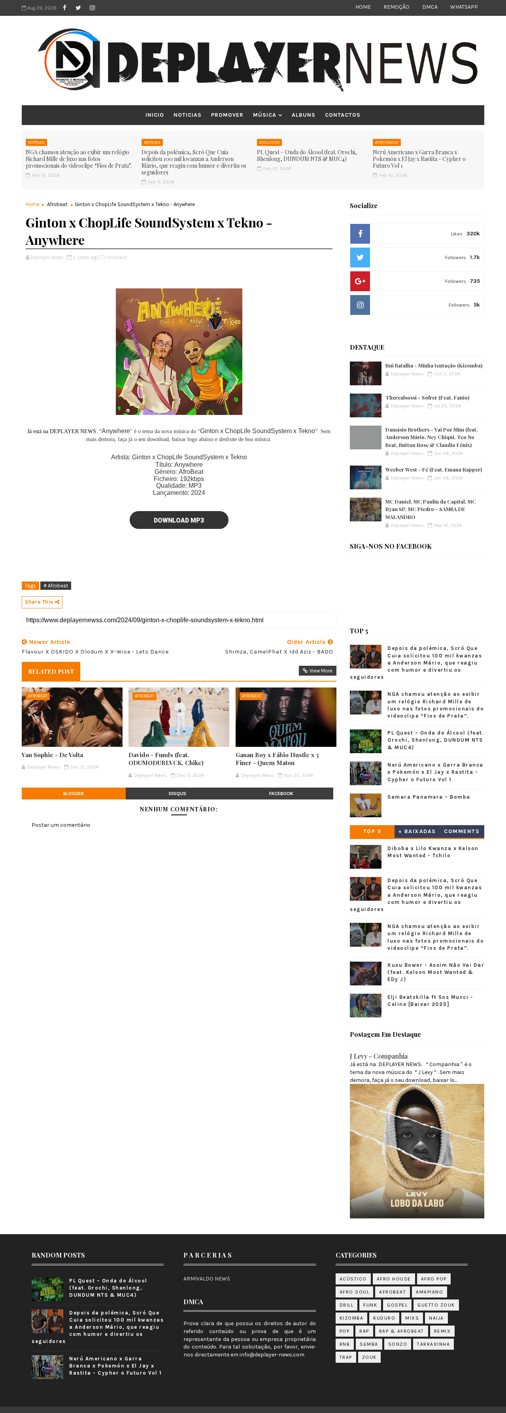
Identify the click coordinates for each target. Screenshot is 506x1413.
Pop (345, 1331)
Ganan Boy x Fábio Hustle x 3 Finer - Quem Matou (277, 759)
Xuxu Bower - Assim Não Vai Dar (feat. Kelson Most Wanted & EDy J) (435, 972)
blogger (73, 793)
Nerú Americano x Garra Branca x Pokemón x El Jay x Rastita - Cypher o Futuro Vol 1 (419, 158)
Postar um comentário (61, 825)
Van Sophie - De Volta (52, 755)
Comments (462, 831)
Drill (347, 1305)
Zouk (369, 1357)
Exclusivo (269, 142)
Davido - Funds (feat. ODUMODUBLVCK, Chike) (166, 759)
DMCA (430, 7)
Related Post (51, 671)
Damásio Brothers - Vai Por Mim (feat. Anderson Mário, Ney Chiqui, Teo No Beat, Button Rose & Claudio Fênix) (431, 437)
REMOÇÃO (396, 7)
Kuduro (384, 1318)
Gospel (397, 1305)
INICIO (154, 115)
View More (321, 671)
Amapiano (429, 1292)
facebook (281, 793)
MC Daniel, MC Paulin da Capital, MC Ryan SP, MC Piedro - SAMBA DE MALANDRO (430, 509)
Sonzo (398, 1344)
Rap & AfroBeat (401, 1331)
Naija (436, 1318)
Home (33, 204)
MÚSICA (264, 115)
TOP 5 (372, 831)
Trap (346, 1357)
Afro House (386, 142)
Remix (442, 1331)
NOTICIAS (188, 115)
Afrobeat (57, 204)
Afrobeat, (117, 257)
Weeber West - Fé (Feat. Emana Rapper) (433, 469)
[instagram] (92, 8)
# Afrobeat (55, 586)
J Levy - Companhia (379, 1055)
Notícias (36, 142)
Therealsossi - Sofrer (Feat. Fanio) (427, 397)
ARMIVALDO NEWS (206, 1278)
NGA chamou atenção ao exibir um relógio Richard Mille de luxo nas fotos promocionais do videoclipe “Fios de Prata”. (79, 158)
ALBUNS (303, 115)
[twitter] (78, 8)
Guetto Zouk (436, 1305)
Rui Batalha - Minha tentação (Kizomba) (433, 365)
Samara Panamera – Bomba (428, 797)
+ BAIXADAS (417, 831)
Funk (370, 1305)
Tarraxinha (433, 1344)
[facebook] (64, 8)
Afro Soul (355, 1292)
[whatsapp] (106, 8)
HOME (363, 7)
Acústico (353, 1279)
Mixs (412, 1318)
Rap (364, 1331)
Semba (369, 1344)
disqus (177, 793)
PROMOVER (227, 115)
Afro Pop (434, 1279)
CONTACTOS (343, 115)
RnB (345, 1344)
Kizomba (352, 1318)
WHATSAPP (464, 7)
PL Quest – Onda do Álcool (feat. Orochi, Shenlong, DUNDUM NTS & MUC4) (307, 155)
